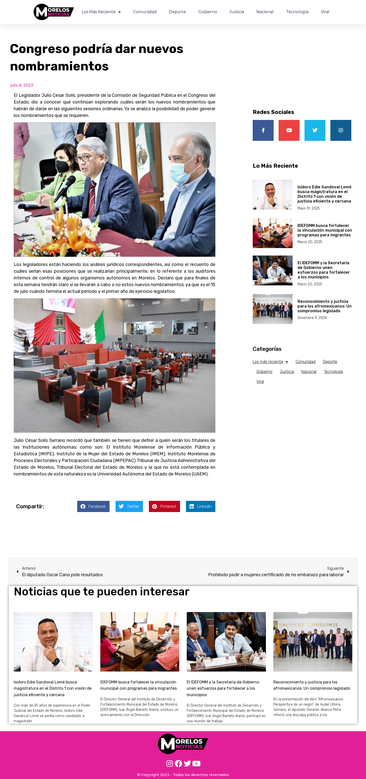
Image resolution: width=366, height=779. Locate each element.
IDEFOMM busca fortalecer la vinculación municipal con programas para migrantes (325, 230)
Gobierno (207, 11)
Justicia (237, 11)
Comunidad (145, 11)
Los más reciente (99, 11)
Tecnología (297, 11)
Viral (325, 11)
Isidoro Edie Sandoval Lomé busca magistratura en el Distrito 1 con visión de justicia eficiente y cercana (325, 194)
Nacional (265, 11)
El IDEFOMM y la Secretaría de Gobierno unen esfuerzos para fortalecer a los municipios (324, 270)
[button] (93, 506)
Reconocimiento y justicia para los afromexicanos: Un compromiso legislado (325, 306)
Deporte (177, 11)
